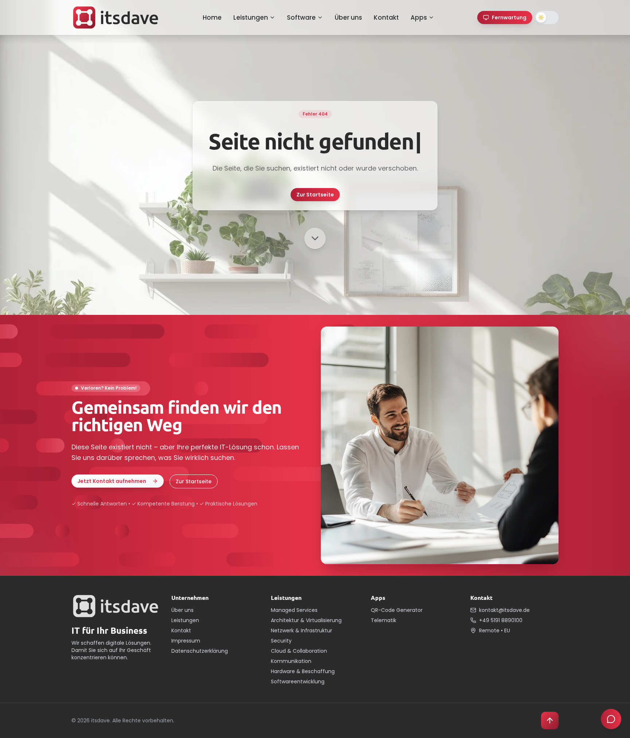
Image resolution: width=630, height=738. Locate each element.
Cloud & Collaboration (299, 651)
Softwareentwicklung (297, 681)
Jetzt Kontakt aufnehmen (111, 481)
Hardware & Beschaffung (303, 671)
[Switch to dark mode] (547, 17)
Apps (419, 17)
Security (281, 640)
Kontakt (386, 17)
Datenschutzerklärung (199, 651)
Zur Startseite (315, 194)
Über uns (348, 17)
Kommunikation (291, 661)
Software (301, 17)
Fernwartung (509, 17)
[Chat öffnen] (611, 719)
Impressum (185, 640)
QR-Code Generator (397, 610)
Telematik (383, 620)
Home (212, 17)
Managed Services (294, 610)
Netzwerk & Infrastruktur (301, 630)
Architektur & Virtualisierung (306, 620)
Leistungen (250, 17)
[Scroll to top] (550, 720)
